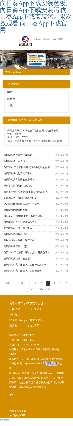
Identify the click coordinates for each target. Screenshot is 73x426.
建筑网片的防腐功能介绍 (17, 258)
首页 (7, 72)
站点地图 (33, 325)
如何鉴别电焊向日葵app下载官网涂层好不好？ (28, 191)
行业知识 (14, 314)
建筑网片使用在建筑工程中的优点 (21, 204)
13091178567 (57, 39)
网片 (10, 92)
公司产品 (14, 309)
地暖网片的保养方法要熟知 (18, 155)
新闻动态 (17, 72)
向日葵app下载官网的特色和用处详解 (23, 216)
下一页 (29, 289)
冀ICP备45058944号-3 (30, 363)
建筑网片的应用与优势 (15, 246)
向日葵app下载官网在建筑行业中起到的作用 (27, 167)
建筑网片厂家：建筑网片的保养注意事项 (25, 264)
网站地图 (5, 420)
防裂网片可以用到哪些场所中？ (20, 222)
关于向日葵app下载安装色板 (26, 303)
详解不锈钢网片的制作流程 (18, 185)
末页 (41, 289)
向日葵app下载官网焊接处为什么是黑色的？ (27, 252)
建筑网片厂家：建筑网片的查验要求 (23, 270)
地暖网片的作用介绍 (14, 161)
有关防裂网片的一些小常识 (18, 228)
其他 (10, 105)
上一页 (19, 283)
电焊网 (11, 98)
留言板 (13, 325)
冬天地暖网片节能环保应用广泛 (20, 198)
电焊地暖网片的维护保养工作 (19, 240)
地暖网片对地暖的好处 (15, 210)
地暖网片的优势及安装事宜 (18, 173)
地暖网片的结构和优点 (15, 234)
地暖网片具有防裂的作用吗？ (19, 179)
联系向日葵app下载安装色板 (26, 320)
